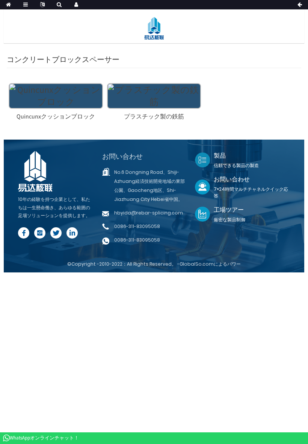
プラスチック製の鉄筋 (154, 116)
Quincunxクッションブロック (56, 116)
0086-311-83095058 (137, 226)
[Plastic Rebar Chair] (154, 95)
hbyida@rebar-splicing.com (148, 213)
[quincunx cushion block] (55, 95)
